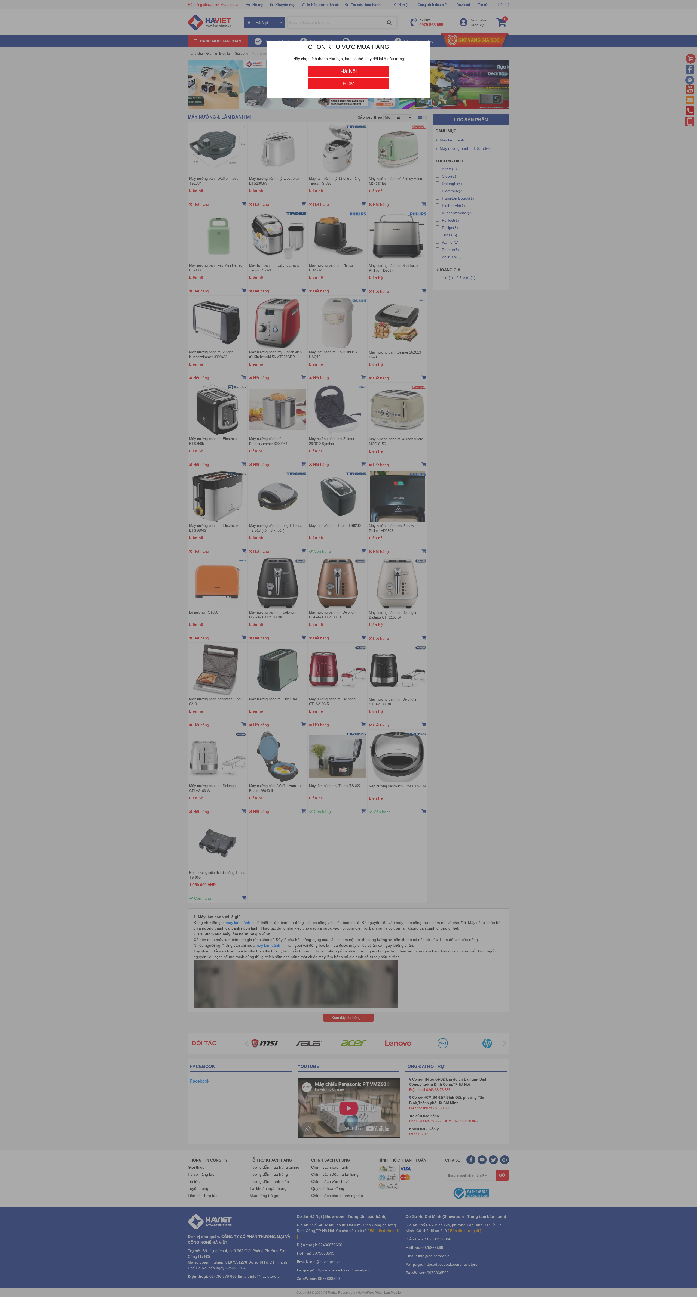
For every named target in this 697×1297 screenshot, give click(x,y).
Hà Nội (348, 71)
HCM (349, 83)
